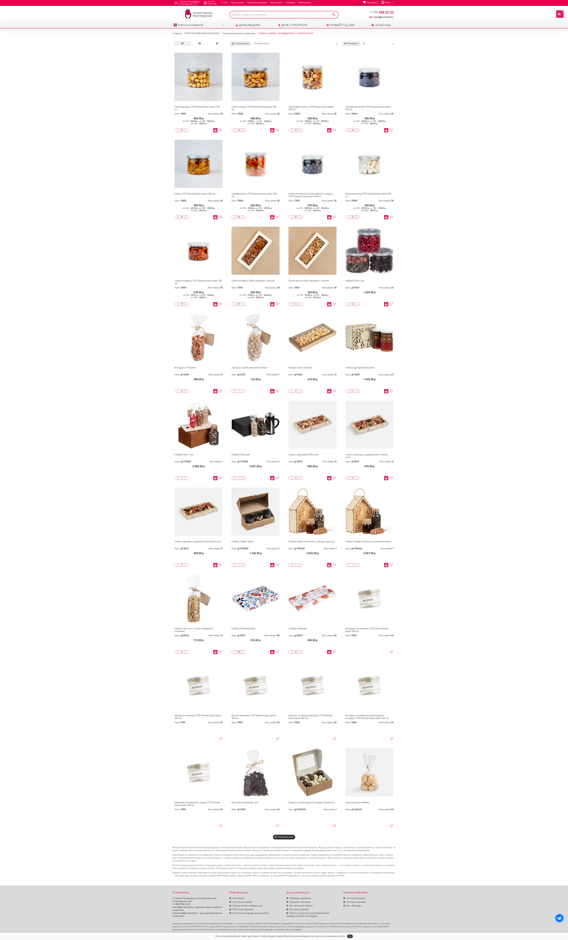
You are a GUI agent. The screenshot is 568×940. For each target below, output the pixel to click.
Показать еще (285, 837)
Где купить (237, 2)
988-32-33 (381, 12)
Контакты (305, 2)
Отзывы (290, 2)
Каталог (190, 25)
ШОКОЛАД (383, 25)
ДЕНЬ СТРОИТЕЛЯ (294, 25)
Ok (350, 936)
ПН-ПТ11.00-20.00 (212, 3)
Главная (176, 33)
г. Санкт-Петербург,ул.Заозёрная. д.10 (189, 3)
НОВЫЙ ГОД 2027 (342, 25)
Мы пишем (276, 2)
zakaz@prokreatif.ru (383, 17)
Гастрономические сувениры (238, 33)
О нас (224, 2)
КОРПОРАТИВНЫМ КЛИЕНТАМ (201, 33)
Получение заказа (257, 2)
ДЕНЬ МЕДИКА (249, 25)
